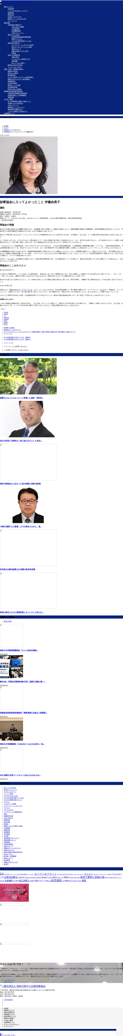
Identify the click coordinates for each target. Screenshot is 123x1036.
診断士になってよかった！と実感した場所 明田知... (21, 398)
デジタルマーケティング (99, 874)
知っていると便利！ (18, 63)
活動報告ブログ (9, 1014)
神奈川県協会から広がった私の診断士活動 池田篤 (20, 484)
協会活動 (7, 23)
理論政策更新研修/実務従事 (13, 91)
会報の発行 (15, 57)
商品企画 (71, 877)
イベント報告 (8, 794)
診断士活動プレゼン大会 (20, 51)
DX (2, 873)
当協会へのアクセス (15, 17)
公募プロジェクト (18, 33)
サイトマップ (12, 21)
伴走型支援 (38, 877)
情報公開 (11, 15)
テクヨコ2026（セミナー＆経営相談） (21, 77)
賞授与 (6, 864)
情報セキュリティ (117, 877)
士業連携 (7, 828)
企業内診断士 (36, 332)
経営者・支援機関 (10, 856)
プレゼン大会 (8, 810)
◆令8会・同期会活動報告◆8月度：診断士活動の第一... (23, 682)
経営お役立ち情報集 (15, 89)
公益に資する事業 (18, 27)
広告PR (106, 877)
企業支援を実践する (15, 25)
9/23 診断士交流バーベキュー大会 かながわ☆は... (20, 775)
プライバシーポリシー (11, 1024)
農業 (84, 880)
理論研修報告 (8, 844)
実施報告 (7, 832)
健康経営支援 (8, 816)
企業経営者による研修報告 (17, 95)
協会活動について (10, 1016)
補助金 (67, 881)
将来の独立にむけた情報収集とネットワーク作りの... (21, 612)
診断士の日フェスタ (11, 862)
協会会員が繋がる (14, 43)
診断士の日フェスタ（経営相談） (19, 79)
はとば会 (11, 259)
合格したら (60, 877)
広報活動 (15, 61)
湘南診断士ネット (10, 840)
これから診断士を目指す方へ (18, 111)
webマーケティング (11, 874)
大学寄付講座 (12, 83)
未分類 (6, 836)
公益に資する (8, 818)
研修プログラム (17, 39)
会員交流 (21, 877)
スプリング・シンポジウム (13, 806)
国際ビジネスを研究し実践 (13, 826)
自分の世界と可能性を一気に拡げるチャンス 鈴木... (21, 441)
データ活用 (108, 874)
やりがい (32, 874)
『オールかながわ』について (18, 11)
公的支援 (50, 877)
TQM (5, 874)
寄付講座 (7, 834)
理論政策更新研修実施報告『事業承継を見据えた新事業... (23, 713)
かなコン (7, 802)
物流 (17, 881)
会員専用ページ (9, 113)
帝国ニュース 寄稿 (14, 85)
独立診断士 (24, 880)
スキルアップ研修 (10, 804)
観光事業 (7, 860)
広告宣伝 (111, 877)
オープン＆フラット (11, 332)
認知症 (79, 880)
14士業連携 (15, 29)
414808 (11, 328)
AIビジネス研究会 (10, 788)
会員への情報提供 (14, 55)
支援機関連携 (16, 31)
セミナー (88, 874)
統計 (63, 880)
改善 (14, 880)
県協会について (9, 1010)
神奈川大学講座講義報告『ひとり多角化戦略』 (19, 650)
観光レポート (8, 858)
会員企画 (27, 877)
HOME (6, 1008)
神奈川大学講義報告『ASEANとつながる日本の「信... (22, 744)
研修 (47, 881)
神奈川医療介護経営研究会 (13, 852)
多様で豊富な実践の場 (49, 332)
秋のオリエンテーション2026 (22, 47)
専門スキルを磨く (14, 35)
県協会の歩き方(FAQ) (15, 65)
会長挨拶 (11, 9)
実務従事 (11, 97)
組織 (50, 880)
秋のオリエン (8, 854)
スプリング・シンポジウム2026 (22, 45)
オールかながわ (61, 874)
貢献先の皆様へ (13, 71)
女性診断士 (61, 332)
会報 (5, 814)
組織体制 (11, 13)
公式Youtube (8, 1000)
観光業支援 (11, 75)
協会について (8, 7)
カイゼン (70, 874)
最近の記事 (8, 621)
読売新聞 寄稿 (12, 87)
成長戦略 (2, 880)
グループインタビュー (78, 874)
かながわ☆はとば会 (11, 796)
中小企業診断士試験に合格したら (19, 101)
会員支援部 (32, 877)
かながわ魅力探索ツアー (23, 874)
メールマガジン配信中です (21, 59)
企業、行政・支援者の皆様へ (14, 69)
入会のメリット (13, 105)
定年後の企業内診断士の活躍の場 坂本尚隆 (17, 569)
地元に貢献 (77, 877)
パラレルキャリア (24, 332)
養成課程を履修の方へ (15, 109)
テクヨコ (7, 808)
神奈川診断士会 (9, 1012)
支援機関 (9, 880)
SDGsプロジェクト (10, 790)
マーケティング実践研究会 (13, 812)
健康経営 (44, 877)
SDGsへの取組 (13, 73)
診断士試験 (75, 880)
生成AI (32, 881)
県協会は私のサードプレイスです (20, 290)
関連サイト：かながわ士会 (17, 19)
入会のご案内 (8, 99)
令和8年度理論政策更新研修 (21, 37)
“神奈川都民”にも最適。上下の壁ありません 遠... (21, 526)
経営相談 (56, 880)
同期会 (14, 53)
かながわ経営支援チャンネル (22, 41)
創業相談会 (11, 81)
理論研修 (7, 842)
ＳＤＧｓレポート (10, 792)
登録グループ (16, 49)
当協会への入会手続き (15, 103)
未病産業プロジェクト (11, 838)
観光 (71, 881)
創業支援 (7, 820)
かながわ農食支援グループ (13, 800)
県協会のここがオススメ (16, 107)
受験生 (54, 877)
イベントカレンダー (15, 67)
